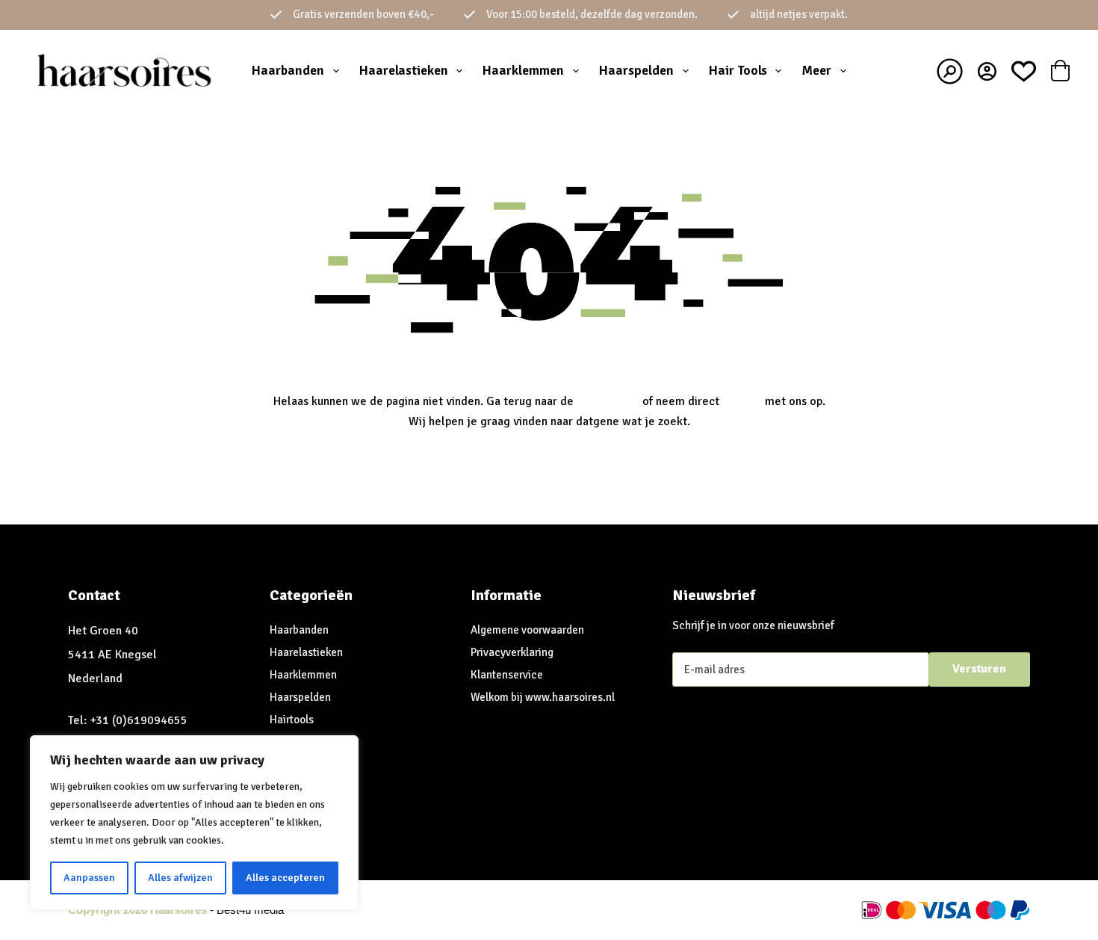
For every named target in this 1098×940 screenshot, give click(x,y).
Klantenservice (507, 674)
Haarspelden (636, 70)
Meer (816, 70)
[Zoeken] (950, 71)
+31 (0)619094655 (138, 720)
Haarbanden (288, 70)
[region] (194, 822)
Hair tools (738, 70)
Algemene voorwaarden (527, 630)
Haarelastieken (403, 70)
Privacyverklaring (512, 652)
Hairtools (292, 719)
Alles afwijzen (180, 877)
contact (742, 401)
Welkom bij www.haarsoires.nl (543, 697)
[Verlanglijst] (1023, 71)
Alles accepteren (285, 877)
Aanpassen (89, 877)
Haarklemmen (523, 70)
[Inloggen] (987, 71)
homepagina (608, 401)
